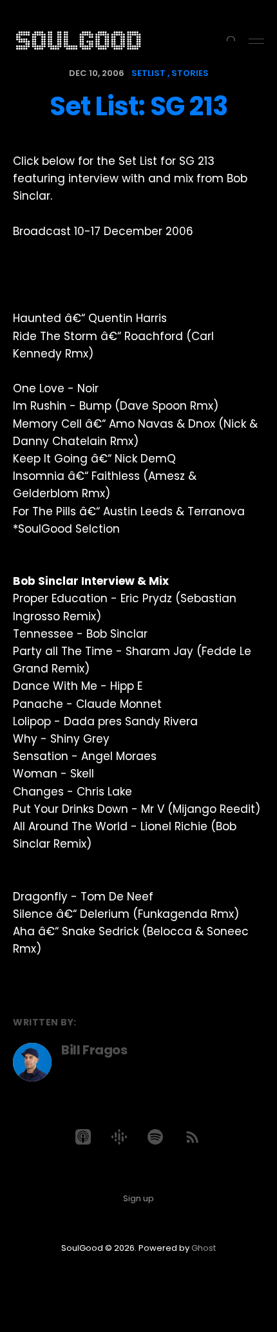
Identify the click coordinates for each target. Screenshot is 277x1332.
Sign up (138, 1198)
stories (190, 73)
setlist (148, 73)
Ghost (203, 1248)
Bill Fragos (94, 1050)
